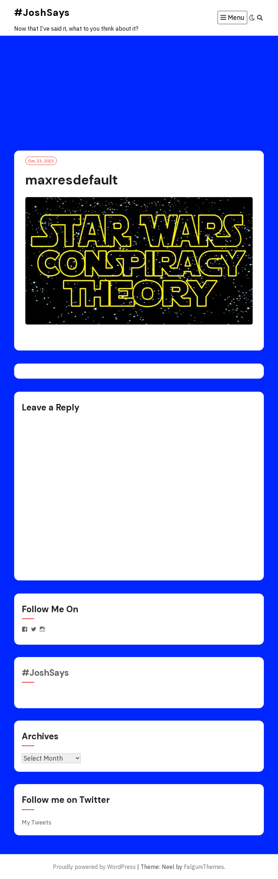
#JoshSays (42, 12)
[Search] (260, 18)
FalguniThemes (204, 866)
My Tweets (36, 822)
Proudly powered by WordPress (94, 866)
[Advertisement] (139, 89)
